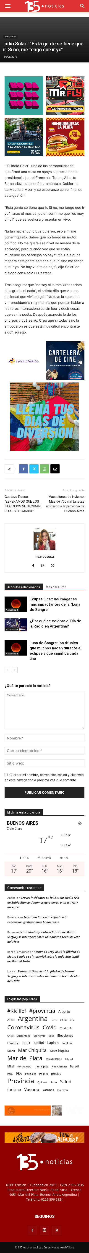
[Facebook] (23, 468)
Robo (53, 1082)
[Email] (55, 468)
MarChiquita (59, 1051)
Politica (43, 1073)
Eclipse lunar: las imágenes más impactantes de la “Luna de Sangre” (55, 604)
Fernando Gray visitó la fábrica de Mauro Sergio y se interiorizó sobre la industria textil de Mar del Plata (43, 937)
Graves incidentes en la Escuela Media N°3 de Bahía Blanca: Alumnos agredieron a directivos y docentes (43, 902)
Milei (10, 1066)
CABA (63, 1020)
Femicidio (13, 1043)
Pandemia (59, 1066)
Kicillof (39, 1043)
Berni (54, 1020)
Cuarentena (23, 1035)
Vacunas (48, 1090)
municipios (41, 1066)
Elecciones (65, 1035)
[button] (7, 6)
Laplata (53, 1042)
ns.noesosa (44, 556)
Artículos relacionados (23, 587)
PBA (19, 1073)
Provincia (20, 1080)
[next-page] (15, 670)
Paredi (74, 1066)
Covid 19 (65, 1028)
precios (56, 1074)
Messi (69, 1059)
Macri (11, 1051)
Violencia (62, 1090)
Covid (50, 1027)
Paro (10, 1073)
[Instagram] (44, 566)
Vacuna (31, 1089)
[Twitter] (34, 468)
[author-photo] (44, 550)
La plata (67, 1043)
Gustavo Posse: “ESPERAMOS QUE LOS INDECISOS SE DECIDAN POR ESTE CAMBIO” (23, 504)
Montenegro (24, 1066)
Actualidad (10, 36)
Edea (51, 1035)
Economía (39, 1035)
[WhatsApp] (44, 468)
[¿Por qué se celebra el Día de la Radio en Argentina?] (16, 624)
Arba (11, 1020)
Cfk (72, 1020)
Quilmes (42, 1082)
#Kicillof (16, 1010)
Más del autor (56, 587)
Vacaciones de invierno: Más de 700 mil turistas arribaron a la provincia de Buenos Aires (65, 504)
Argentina (33, 1018)
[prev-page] (7, 670)
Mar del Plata (24, 1058)
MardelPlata (54, 1059)
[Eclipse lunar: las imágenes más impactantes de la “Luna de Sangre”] (16, 604)
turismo (14, 1089)
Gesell (27, 1043)
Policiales (30, 1073)
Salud (65, 1081)
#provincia (42, 1010)
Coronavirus (23, 1027)
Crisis (10, 1035)
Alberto (64, 1011)
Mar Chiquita (32, 1050)
